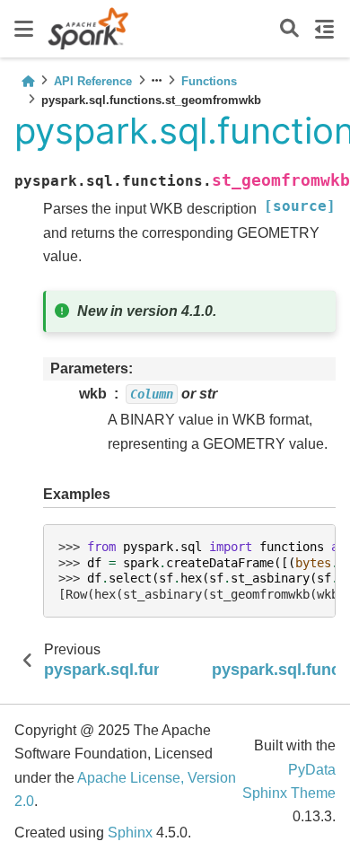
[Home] (28, 81)
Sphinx (130, 832)
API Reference (93, 81)
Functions (209, 81)
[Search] (289, 29)
